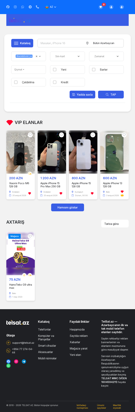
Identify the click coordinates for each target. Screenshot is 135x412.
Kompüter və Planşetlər (46, 337)
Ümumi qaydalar (101, 406)
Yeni (63, 69)
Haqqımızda (77, 329)
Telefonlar (44, 329)
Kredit (64, 82)
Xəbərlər (75, 342)
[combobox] (103, 43)
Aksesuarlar (45, 352)
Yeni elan (75, 355)
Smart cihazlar (47, 345)
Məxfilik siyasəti (117, 406)
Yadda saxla (85, 94)
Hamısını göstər (67, 207)
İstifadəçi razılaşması (82, 406)
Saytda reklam (79, 336)
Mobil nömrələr (47, 358)
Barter (104, 69)
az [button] (51, 6)
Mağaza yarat (78, 348)
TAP (113, 94)
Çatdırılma (28, 82)
